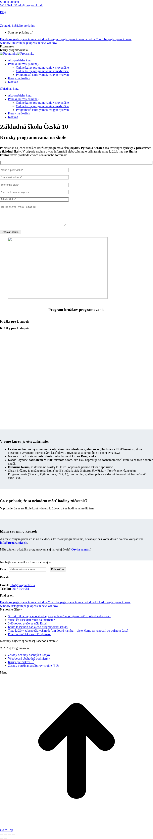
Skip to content (9, 1)
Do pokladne (27, 25)
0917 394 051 (9, 5)
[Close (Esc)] (1, 834)
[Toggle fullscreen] (9, 834)
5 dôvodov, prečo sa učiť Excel (27, 623)
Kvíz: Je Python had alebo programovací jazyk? (38, 627)
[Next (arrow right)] (5, 838)
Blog (3, 12)
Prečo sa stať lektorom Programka (29, 634)
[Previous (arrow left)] (1, 838)
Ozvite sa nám (80, 549)
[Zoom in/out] (13, 834)
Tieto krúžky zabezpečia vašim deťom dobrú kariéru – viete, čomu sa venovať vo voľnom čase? (68, 630)
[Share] (5, 834)
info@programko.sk (30, 5)
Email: (4, 569)
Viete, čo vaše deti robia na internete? (31, 619)
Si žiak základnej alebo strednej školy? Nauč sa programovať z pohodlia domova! (59, 616)
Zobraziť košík (9, 25)
